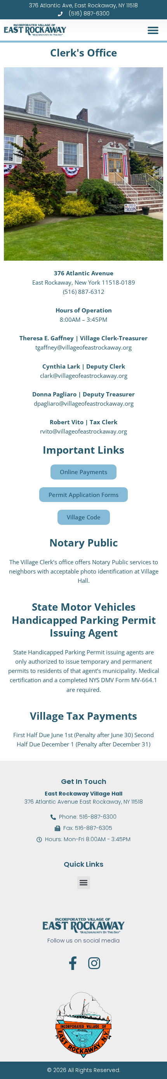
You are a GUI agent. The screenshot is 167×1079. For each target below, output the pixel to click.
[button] (153, 30)
